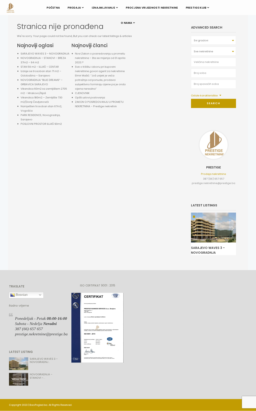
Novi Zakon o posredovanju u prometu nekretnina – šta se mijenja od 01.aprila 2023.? (100, 58)
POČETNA (53, 8)
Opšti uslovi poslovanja (90, 97)
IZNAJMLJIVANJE (103, 8)
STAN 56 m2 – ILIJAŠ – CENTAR (40, 67)
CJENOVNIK (82, 93)
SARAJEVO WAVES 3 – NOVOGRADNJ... (44, 360)
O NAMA (126, 23)
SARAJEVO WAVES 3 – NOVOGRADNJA (45, 53)
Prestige (213, 167)
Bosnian (21, 294)
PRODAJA (74, 8)
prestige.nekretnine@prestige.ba (213, 183)
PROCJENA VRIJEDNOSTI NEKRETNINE (152, 8)
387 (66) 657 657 (213, 179)
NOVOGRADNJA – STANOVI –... (41, 376)
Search (213, 103)
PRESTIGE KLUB (196, 8)
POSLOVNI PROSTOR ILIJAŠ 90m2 (41, 124)
